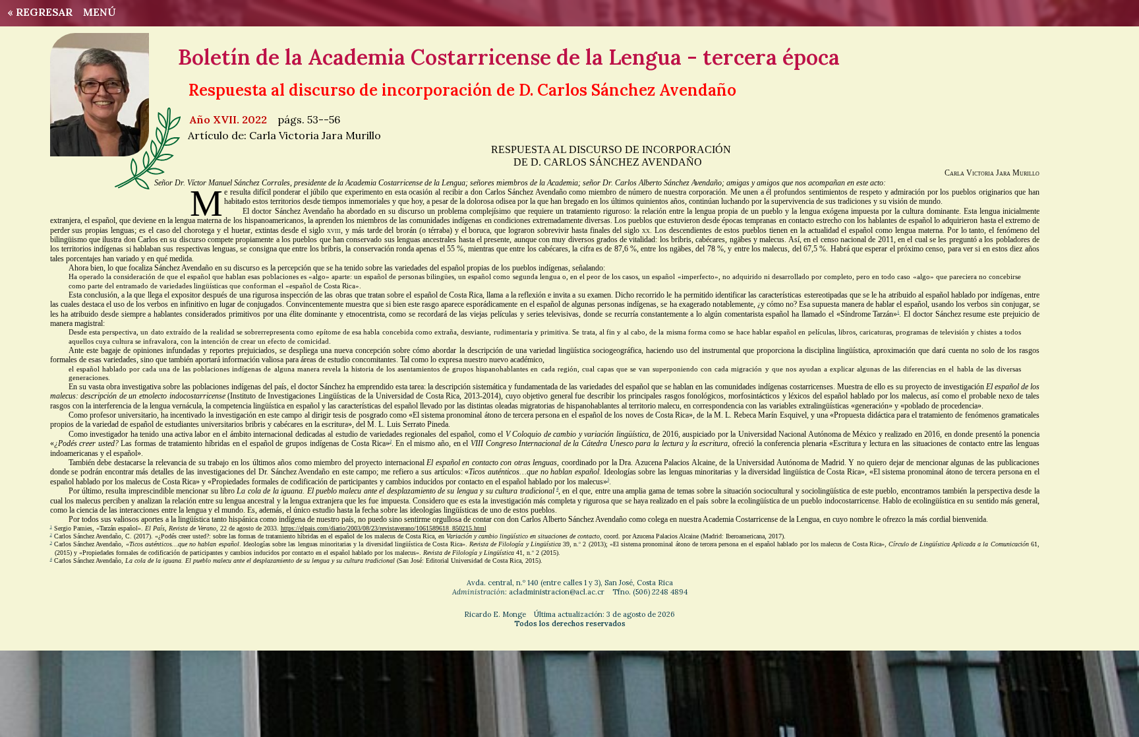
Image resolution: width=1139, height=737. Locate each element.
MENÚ (99, 11)
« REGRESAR (37, 11)
